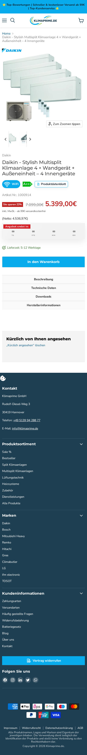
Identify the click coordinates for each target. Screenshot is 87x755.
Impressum (10, 728)
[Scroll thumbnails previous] (5, 139)
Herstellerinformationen (43, 305)
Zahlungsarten (11, 601)
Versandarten (11, 608)
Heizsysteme (10, 484)
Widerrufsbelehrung (15, 620)
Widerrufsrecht (31, 728)
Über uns (8, 640)
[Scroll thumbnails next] (30, 139)
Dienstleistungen (13, 497)
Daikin (6, 523)
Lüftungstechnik (13, 478)
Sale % (6, 452)
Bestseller (8, 458)
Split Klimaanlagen (14, 465)
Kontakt (7, 646)
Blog (5, 633)
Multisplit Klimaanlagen (17, 471)
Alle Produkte (11, 503)
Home (6, 33)
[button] (10, 139)
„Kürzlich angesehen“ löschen (25, 345)
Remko (6, 542)
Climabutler (9, 562)
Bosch (6, 530)
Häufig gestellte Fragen (17, 614)
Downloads (43, 297)
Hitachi (6, 549)
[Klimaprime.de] (43, 20)
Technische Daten (43, 288)
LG (4, 568)
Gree (5, 555)
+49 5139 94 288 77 (26, 420)
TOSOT (7, 581)
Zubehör (7, 490)
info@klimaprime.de (25, 428)
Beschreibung (43, 279)
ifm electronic (11, 575)
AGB (80, 728)
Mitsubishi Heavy (13, 536)
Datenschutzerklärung (59, 728)
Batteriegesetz (11, 627)
